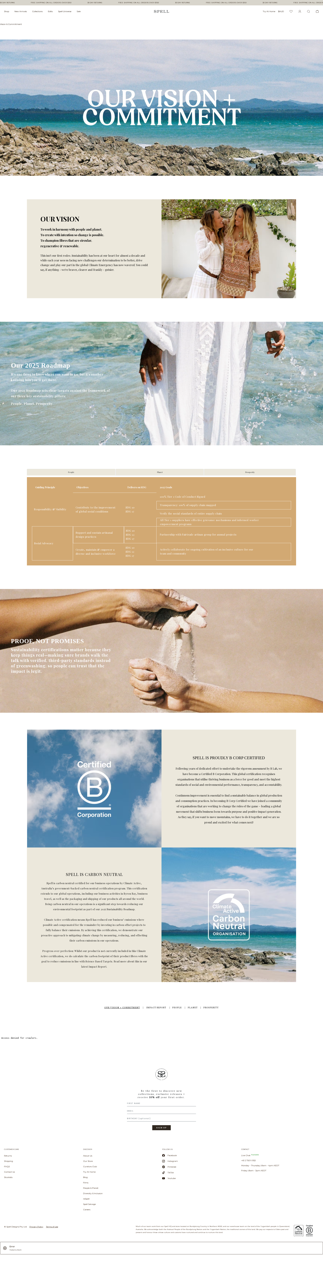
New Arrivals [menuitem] (20, 11)
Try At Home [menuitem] (269, 11)
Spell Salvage (89, 1204)
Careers (86, 1209)
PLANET (193, 1007)
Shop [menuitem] (6, 11)
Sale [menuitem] (79, 11)
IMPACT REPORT (156, 1007)
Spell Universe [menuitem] (64, 11)
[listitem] (161, 1100)
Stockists (8, 1177)
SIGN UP (161, 1128)
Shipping (8, 1161)
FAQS (7, 1166)
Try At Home (89, 1172)
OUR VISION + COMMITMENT (122, 1007)
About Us (87, 1155)
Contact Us (9, 1172)
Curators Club (90, 1166)
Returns (8, 1155)
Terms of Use (52, 1226)
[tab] (71, 472)
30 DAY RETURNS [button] (7, 3)
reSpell (86, 1198)
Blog (85, 1177)
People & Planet (90, 1188)
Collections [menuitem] (37, 11)
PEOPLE (177, 1007)
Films (85, 1182)
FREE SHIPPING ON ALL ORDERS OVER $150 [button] (51, 3)
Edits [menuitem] (50, 11)
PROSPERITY (211, 1007)
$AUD (281, 11)
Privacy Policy (36, 1226)
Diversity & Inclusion (93, 1193)
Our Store (88, 1161)
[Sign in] (299, 11)
